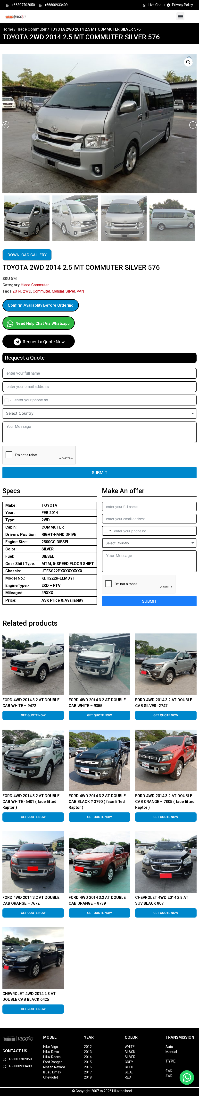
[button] (180, 16)
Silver (70, 291)
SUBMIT (100, 472)
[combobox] (8, 400)
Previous (3, 217)
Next (195, 217)
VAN (80, 291)
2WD (27, 291)
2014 (17, 291)
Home (7, 29)
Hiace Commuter (32, 29)
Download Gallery (27, 255)
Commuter (41, 291)
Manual (58, 291)
